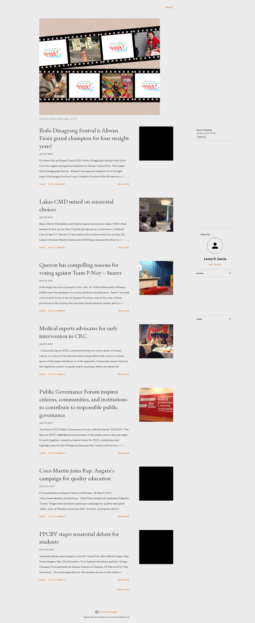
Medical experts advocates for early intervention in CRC (78, 332)
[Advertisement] (103, 12)
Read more (123, 184)
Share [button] (42, 184)
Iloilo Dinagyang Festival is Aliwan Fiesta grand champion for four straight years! (84, 138)
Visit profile (215, 264)
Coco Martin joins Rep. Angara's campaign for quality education (76, 474)
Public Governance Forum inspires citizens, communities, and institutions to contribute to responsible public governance (83, 403)
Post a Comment (56, 184)
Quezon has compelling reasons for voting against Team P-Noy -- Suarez (80, 268)
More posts (123, 589)
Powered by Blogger (107, 612)
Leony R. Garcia (215, 259)
